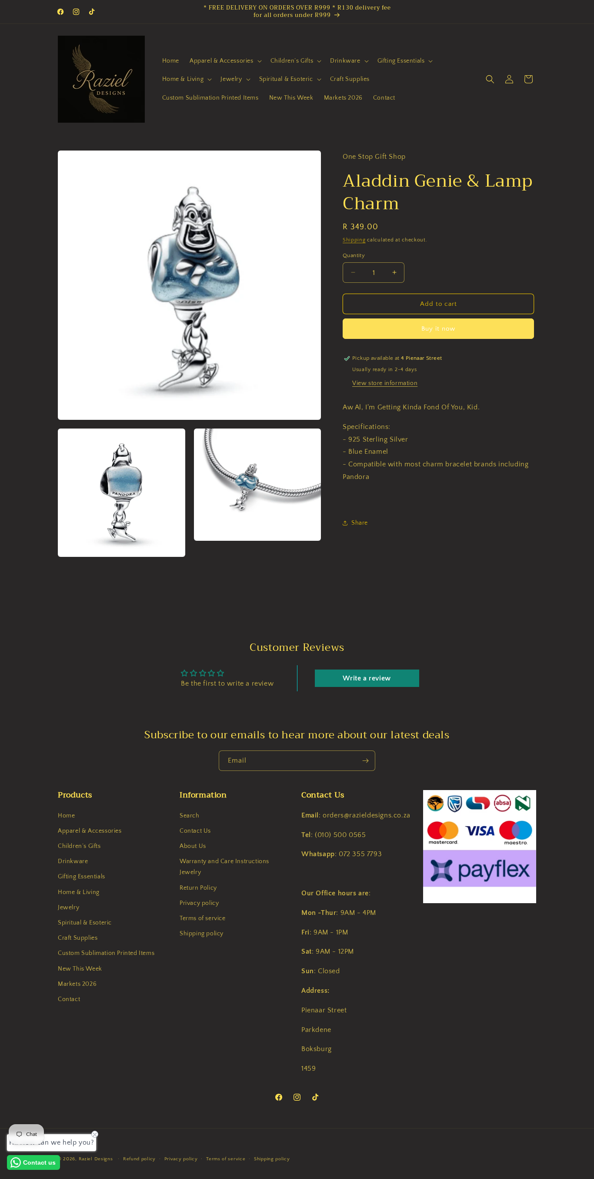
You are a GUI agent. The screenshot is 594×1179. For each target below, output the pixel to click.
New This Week (80, 968)
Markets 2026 (77, 984)
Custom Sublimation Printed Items (106, 953)
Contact (69, 999)
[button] (224, 61)
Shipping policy (202, 933)
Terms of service (203, 918)
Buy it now (438, 328)
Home (66, 815)
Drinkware (73, 861)
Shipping (354, 240)
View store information (384, 383)
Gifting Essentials (81, 876)
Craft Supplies (77, 937)
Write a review (366, 679)
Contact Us (195, 830)
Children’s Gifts (79, 846)
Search (190, 815)
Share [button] (359, 522)
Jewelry (68, 907)
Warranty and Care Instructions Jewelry (224, 867)
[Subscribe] (365, 760)
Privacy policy (199, 903)
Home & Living (79, 891)
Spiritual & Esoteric (85, 922)
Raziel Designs (96, 1159)
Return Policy (198, 887)
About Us (193, 846)
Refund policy (139, 1158)
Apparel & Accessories (90, 830)
